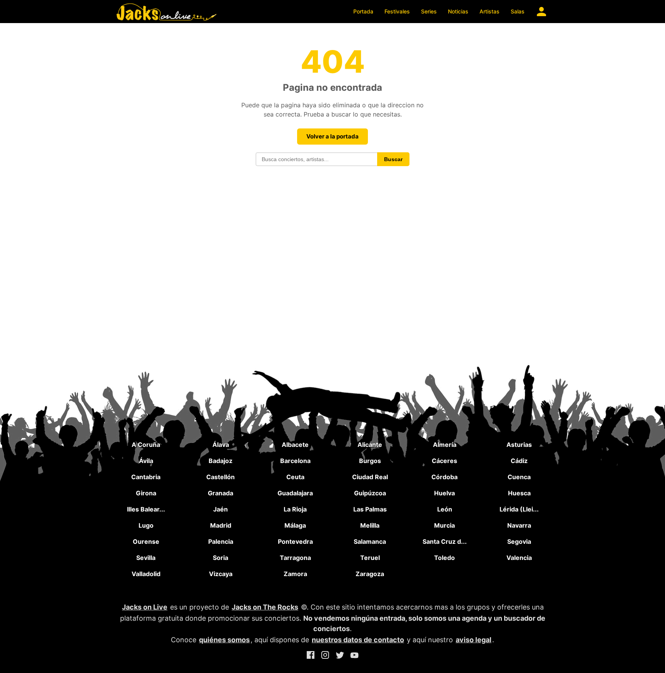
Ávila (146, 461)
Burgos (370, 461)
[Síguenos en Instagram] (325, 656)
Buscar (393, 159)
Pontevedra (295, 541)
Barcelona (295, 461)
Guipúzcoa (370, 493)
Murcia (444, 525)
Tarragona (295, 557)
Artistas (490, 11)
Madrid (220, 525)
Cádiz (519, 461)
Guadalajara (295, 493)
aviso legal (473, 640)
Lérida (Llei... (519, 509)
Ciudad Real (370, 477)
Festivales (397, 11)
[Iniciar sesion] (541, 11)
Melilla (369, 525)
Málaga (295, 525)
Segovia (519, 541)
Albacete (295, 444)
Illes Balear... (146, 509)
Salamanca (370, 541)
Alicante (370, 444)
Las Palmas (370, 509)
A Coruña (146, 444)
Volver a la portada (332, 136)
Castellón (220, 477)
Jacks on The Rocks (265, 607)
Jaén (220, 509)
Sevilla (145, 557)
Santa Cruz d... (445, 541)
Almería (444, 444)
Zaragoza (370, 574)
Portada (363, 11)
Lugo (146, 525)
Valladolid (146, 574)
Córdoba (444, 477)
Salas (518, 11)
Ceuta (295, 477)
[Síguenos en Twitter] (339, 656)
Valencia (519, 557)
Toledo (444, 557)
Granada (220, 493)
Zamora (295, 574)
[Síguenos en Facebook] (310, 656)
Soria (220, 557)
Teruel (370, 557)
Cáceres (444, 461)
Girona (146, 493)
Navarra (519, 525)
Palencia (220, 541)
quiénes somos (224, 640)
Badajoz (220, 461)
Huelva (444, 493)
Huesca (519, 493)
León (444, 509)
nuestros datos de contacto (358, 640)
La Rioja (295, 509)
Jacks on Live (144, 607)
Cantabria (145, 477)
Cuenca (519, 477)
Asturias (519, 444)
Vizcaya (220, 574)
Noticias (458, 11)
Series (429, 11)
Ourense (146, 541)
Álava (220, 444)
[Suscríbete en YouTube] (354, 656)
